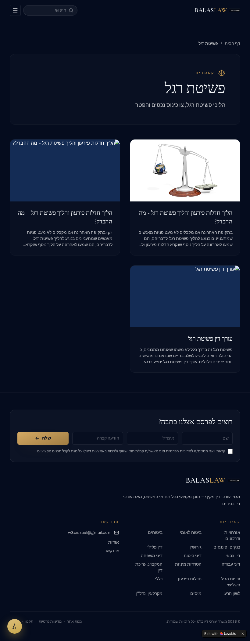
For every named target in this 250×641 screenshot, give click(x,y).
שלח (46, 438)
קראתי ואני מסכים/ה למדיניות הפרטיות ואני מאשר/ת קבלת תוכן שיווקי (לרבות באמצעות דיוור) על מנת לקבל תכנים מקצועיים (131, 451)
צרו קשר (112, 550)
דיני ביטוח (193, 555)
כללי (158, 578)
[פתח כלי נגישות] (14, 626)
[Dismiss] (242, 633)
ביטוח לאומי (191, 532)
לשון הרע (232, 593)
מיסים (196, 593)
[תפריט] (15, 10)
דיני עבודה (231, 564)
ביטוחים (155, 532)
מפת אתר (74, 621)
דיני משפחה (151, 555)
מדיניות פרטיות (50, 621)
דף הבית (232, 43)
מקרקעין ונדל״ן (149, 593)
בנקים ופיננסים (226, 547)
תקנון (29, 621)
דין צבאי (233, 555)
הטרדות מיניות (188, 564)
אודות (113, 542)
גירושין (196, 547)
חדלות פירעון (190, 578)
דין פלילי (154, 547)
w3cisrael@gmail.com (90, 532)
